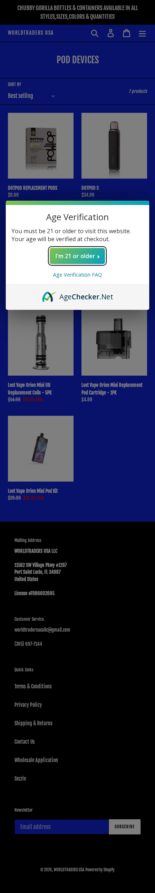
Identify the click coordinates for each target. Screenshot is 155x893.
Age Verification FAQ (77, 274)
